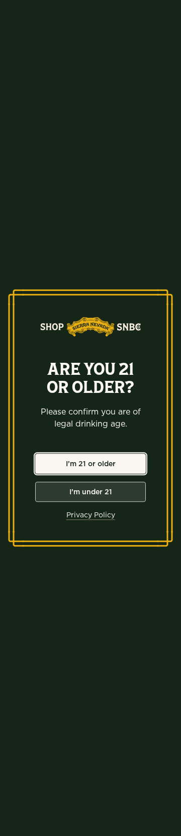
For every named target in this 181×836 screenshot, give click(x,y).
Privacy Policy (90, 515)
